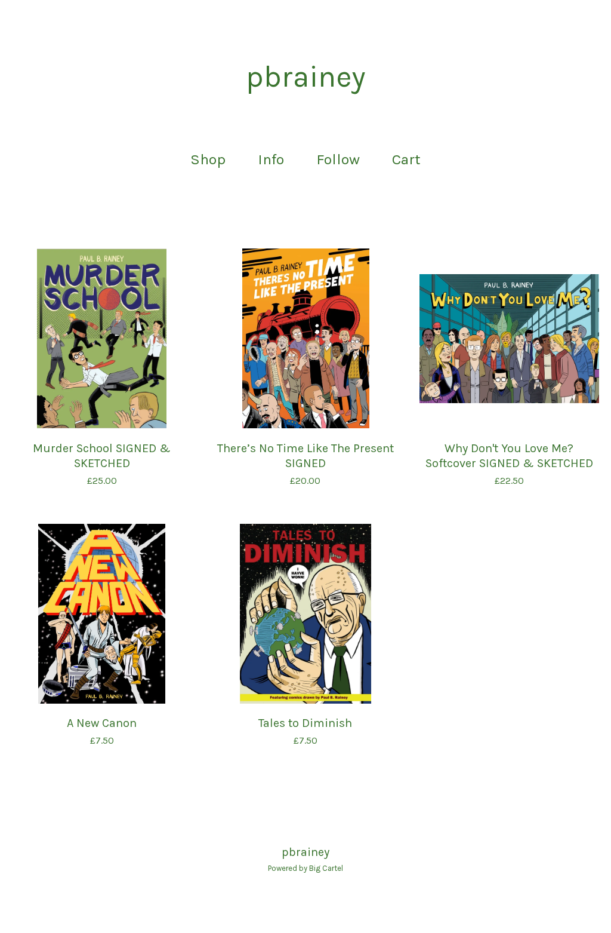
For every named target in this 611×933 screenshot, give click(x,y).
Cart (410, 158)
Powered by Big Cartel (305, 868)
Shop (208, 159)
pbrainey (305, 77)
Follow (338, 159)
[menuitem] (207, 159)
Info (271, 159)
